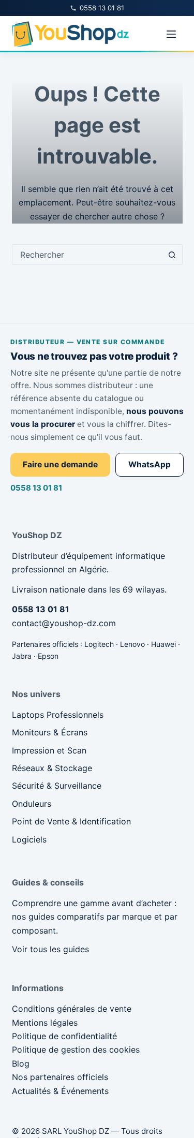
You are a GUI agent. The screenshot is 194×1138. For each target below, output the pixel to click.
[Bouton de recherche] (172, 254)
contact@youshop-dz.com (64, 623)
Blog (20, 1063)
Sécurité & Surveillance (56, 785)
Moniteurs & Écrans (49, 732)
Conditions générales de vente (71, 1008)
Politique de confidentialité (64, 1036)
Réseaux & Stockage (52, 768)
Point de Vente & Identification (71, 821)
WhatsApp (149, 464)
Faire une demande (60, 464)
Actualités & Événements (60, 1091)
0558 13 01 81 (36, 488)
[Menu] (171, 34)
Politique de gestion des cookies (76, 1049)
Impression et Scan (49, 750)
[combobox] (87, 254)
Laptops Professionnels (57, 715)
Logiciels (29, 839)
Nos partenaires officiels (60, 1077)
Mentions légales (45, 1022)
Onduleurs (31, 804)
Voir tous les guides (50, 949)
